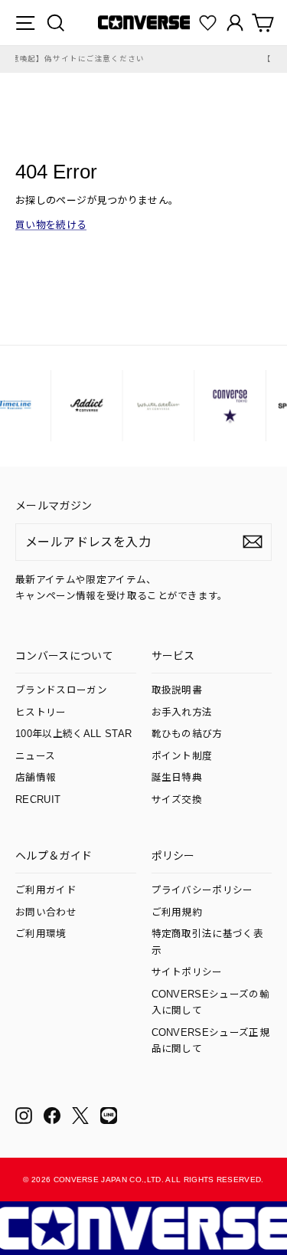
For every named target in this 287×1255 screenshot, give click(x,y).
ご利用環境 (41, 934)
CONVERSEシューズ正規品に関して (211, 1040)
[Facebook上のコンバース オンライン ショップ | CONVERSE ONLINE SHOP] (52, 1115)
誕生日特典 (177, 777)
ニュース (35, 756)
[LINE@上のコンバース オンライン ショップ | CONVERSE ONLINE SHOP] (108, 1115)
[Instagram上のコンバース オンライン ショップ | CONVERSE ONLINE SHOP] (23, 1115)
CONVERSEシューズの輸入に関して (211, 1002)
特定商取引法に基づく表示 (208, 942)
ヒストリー (41, 712)
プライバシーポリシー (202, 890)
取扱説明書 (177, 690)
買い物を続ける (50, 225)
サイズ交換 (177, 800)
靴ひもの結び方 (187, 734)
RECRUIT (37, 800)
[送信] (253, 541)
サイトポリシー (187, 972)
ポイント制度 (182, 756)
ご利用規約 (177, 912)
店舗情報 (35, 777)
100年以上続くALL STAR (73, 734)
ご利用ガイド (46, 890)
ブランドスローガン (61, 690)
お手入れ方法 (182, 712)
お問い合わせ (46, 912)
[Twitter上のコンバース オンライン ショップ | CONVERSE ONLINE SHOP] (80, 1115)
